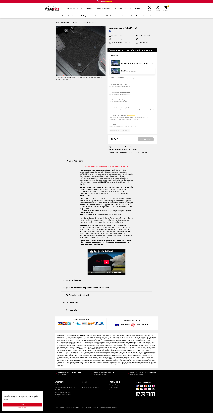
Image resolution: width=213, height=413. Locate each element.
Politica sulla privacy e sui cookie (101, 407)
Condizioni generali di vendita (82, 407)
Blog (110, 389)
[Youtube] (138, 394)
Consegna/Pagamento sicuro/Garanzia (115, 386)
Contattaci (58, 397)
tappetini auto (91, 339)
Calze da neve (134, 8)
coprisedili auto (108, 363)
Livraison (115, 407)
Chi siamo (57, 385)
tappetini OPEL (133, 342)
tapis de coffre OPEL (98, 360)
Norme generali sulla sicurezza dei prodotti (65, 388)
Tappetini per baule (103, 8)
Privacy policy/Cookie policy (63, 394)
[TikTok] (148, 394)
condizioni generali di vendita (63, 392)
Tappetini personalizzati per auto (92, 385)
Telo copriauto (120, 8)
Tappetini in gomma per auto (90, 387)
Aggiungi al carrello (145, 139)
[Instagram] (143, 394)
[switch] (69, 16)
